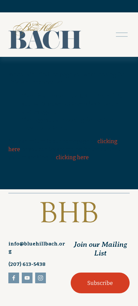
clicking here (72, 157)
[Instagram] (40, 278)
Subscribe (100, 283)
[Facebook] (13, 278)
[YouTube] (27, 278)
